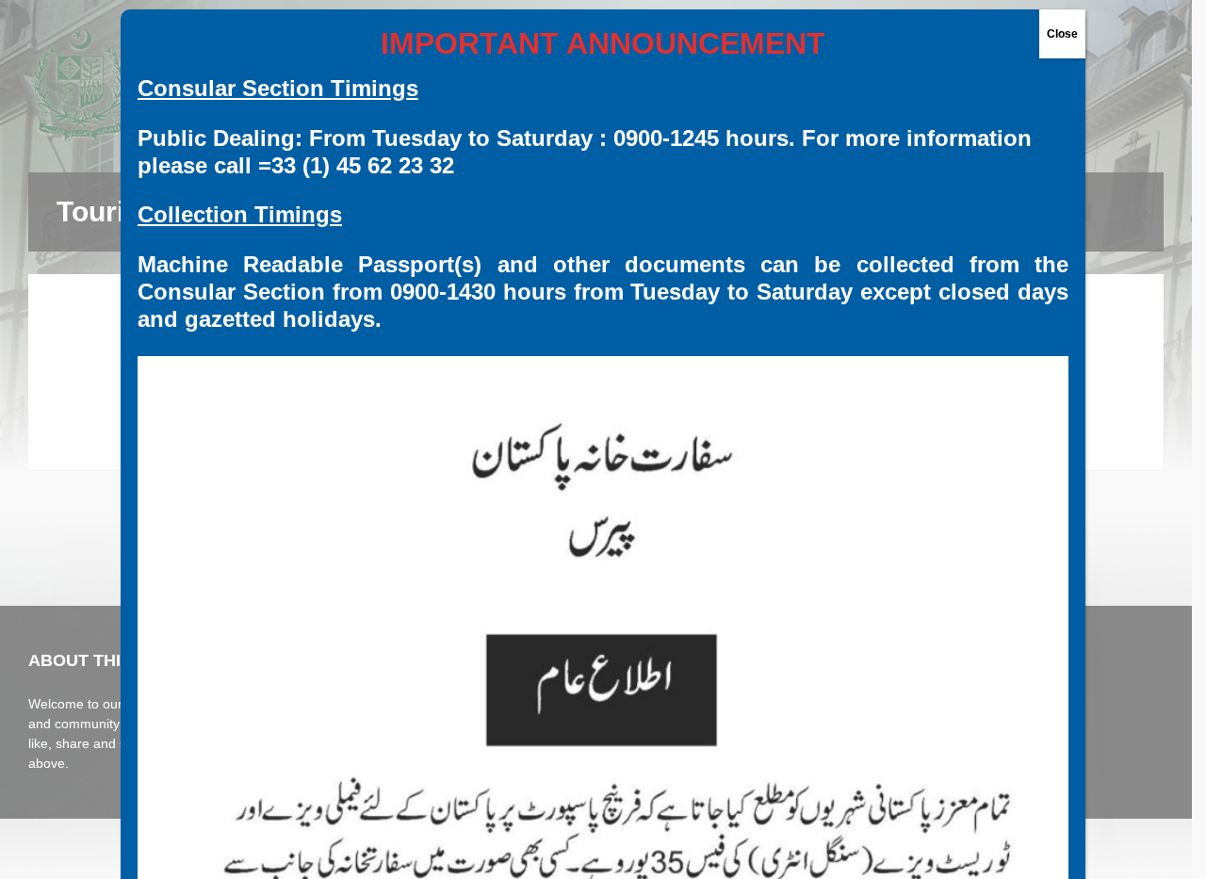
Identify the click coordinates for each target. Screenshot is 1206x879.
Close (1062, 34)
